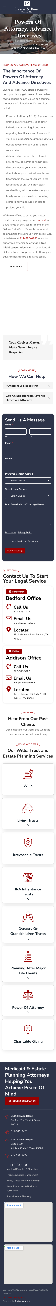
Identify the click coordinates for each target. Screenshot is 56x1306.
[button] (15, 266)
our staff (42, 220)
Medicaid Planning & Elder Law (22, 1169)
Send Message (15, 550)
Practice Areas (24, 41)
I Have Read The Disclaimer (23, 541)
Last (31, 436)
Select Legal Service (16, 489)
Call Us (21, 607)
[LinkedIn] (26, 1165)
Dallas (15, 651)
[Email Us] (8, 618)
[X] (19, 1165)
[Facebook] (12, 1165)
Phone (9, 458)
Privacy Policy (25, 532)
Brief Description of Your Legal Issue (24, 504)
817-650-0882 (29, 238)
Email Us (22, 619)
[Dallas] (10, 651)
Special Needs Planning (18, 1196)
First (7, 436)
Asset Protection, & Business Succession (21, 1188)
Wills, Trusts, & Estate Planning (22, 1180)
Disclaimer (10, 532)
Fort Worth (18, 591)
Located (21, 630)
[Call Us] (8, 606)
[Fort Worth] (10, 591)
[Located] (8, 629)
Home (8, 41)
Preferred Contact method (19, 474)
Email (9, 443)
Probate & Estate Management (22, 1175)
